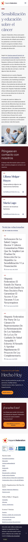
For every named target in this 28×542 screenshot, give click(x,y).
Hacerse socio (6, 492)
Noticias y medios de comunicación (11, 514)
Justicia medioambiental (8, 463)
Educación (5, 461)
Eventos (4, 512)
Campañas (5, 500)
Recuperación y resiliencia (9, 473)
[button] (25, 3)
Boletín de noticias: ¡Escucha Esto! (11, 522)
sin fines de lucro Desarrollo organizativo (13, 477)
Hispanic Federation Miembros (10, 489)
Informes (4, 502)
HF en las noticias (6, 519)
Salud (3, 465)
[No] (26, 533)
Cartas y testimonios (7, 504)
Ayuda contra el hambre (8, 475)
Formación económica (8, 458)
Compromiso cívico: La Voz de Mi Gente (13, 480)
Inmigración (5, 468)
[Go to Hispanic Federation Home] (14, 440)
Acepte (5, 539)
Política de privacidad (13, 536)
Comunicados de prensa (8, 517)
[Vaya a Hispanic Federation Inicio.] (12, 3)
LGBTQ (4, 470)
